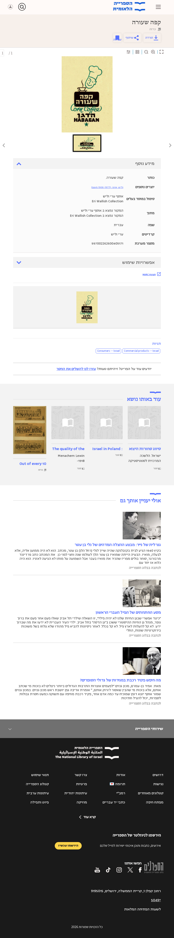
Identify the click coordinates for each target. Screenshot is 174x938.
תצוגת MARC (149, 274)
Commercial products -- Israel (141, 351)
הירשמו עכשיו (68, 845)
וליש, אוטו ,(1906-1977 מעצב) (107, 187)
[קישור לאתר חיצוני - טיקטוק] (108, 869)
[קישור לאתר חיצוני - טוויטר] (130, 869)
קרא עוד (89, 817)
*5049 (156, 900)
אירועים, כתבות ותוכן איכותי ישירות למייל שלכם (130, 845)
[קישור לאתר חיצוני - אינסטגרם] (119, 869)
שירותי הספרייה (149, 728)
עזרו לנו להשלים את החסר (76, 368)
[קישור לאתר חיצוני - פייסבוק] (140, 869)
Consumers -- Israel (108, 351)
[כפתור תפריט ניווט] (158, 6)
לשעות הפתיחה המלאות (142, 909)
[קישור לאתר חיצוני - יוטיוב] (97, 869)
